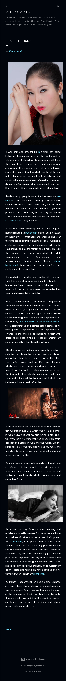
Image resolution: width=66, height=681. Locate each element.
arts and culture (13, 220)
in (39, 151)
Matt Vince (41, 665)
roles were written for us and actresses (40, 321)
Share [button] (8, 629)
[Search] (59, 5)
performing (31, 232)
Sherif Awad (14, 51)
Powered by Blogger (35, 659)
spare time (38, 573)
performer (17, 541)
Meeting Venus (17, 12)
